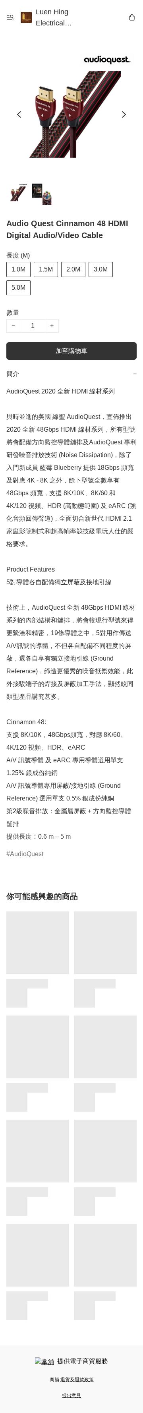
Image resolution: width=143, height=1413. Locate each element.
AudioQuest (26, 854)
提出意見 (71, 1395)
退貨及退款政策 (77, 1379)
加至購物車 (71, 350)
